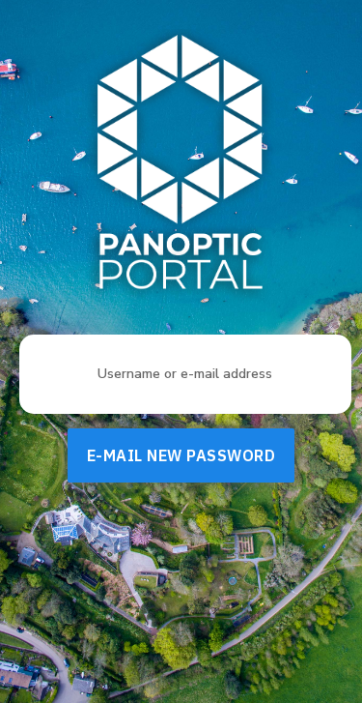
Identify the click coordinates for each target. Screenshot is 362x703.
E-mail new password (181, 455)
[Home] (181, 166)
